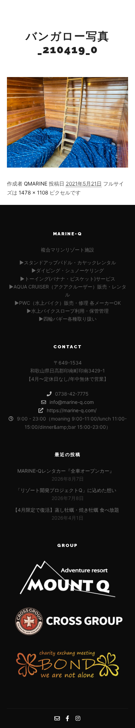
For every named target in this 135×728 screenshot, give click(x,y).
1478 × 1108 (33, 192)
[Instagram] (117, 17)
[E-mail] (112, 5)
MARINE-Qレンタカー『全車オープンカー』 (65, 471)
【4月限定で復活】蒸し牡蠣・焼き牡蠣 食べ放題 (66, 510)
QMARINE (35, 183)
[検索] (82, 5)
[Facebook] (123, 5)
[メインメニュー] (89, 17)
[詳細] (96, 5)
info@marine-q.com (72, 402)
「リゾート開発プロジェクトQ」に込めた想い (66, 490)
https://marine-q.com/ (72, 410)
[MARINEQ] (41, 11)
